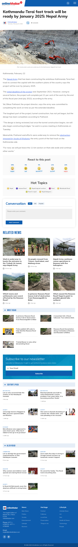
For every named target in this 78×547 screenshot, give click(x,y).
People (62, 526)
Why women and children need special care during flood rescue (15, 472)
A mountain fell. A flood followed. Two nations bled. (64, 317)
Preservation (45, 520)
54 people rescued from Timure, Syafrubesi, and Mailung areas (38, 261)
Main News (25, 511)
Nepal (11, 188)
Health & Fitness (65, 520)
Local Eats (44, 517)
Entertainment (26, 520)
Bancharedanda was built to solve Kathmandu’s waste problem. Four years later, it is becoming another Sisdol (51, 395)
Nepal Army (12, 79)
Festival (43, 511)
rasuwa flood (22, 188)
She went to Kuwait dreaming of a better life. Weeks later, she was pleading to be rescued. (52, 413)
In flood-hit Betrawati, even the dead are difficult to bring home (14, 487)
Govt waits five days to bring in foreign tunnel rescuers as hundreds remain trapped (52, 455)
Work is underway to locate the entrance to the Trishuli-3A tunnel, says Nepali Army (12, 262)
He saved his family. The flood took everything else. (51, 472)
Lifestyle (24, 523)
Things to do (45, 523)
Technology (63, 523)
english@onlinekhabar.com (11, 532)
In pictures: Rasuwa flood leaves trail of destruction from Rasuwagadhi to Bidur (39, 297)
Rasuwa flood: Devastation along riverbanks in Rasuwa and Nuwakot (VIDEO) (64, 330)
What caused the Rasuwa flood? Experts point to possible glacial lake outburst (64, 297)
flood (52, 188)
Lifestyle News (64, 511)
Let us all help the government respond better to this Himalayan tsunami (14, 455)
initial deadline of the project (19, 91)
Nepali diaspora (46, 191)
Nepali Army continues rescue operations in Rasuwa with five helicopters (62, 262)
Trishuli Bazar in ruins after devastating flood (26, 343)
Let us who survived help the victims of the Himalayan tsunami (13, 394)
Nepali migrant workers (39, 188)
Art (61, 514)
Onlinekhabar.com (8, 518)
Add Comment (14, 222)
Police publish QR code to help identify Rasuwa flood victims (26, 330)
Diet (61, 517)
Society (24, 517)
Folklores (43, 514)
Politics (24, 514)
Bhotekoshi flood (65, 188)
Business (24, 526)
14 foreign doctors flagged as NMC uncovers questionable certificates (14, 413)
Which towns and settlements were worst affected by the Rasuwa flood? (13, 297)
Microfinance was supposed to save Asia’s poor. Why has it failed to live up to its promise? (14, 430)
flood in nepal (32, 191)
